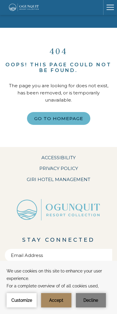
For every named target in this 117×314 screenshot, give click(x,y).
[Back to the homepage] (24, 7)
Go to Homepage (58, 118)
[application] (58, 287)
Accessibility (58, 157)
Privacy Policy (58, 168)
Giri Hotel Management (67, 180)
